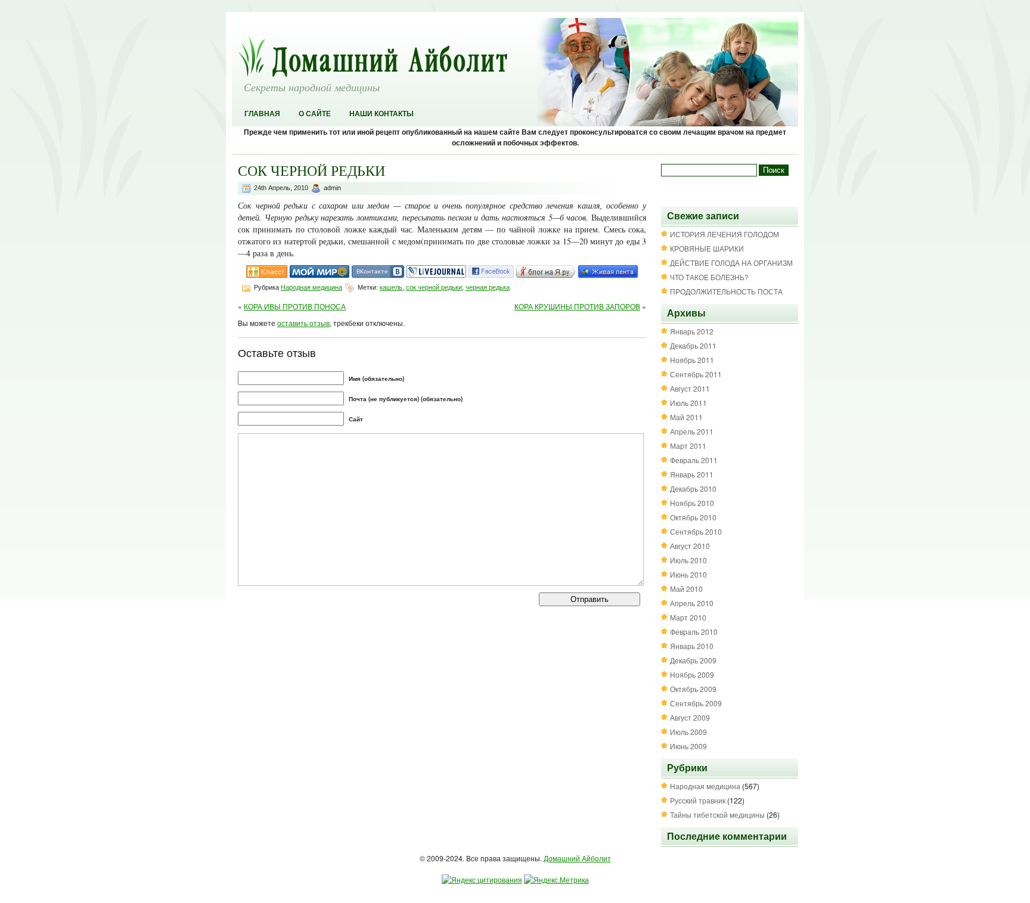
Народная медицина (311, 287)
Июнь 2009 (688, 746)
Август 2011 (690, 388)
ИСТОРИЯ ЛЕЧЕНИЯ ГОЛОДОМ (724, 234)
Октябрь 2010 (693, 517)
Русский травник (697, 800)
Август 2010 (690, 546)
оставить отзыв (303, 323)
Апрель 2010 (691, 603)
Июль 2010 (688, 560)
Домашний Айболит (577, 858)
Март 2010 (688, 617)
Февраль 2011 (694, 460)
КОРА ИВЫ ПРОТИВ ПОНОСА (295, 306)
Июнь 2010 (688, 574)
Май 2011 (686, 417)
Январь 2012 (691, 331)
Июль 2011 (688, 403)
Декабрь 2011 (693, 345)
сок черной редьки (434, 287)
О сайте (315, 114)
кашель (391, 287)
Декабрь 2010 (693, 488)
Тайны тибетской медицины (717, 814)
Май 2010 (686, 589)
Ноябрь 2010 (692, 503)
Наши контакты (381, 114)
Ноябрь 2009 (692, 674)
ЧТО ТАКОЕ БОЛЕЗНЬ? (709, 277)
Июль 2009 (688, 732)
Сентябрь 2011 (696, 374)
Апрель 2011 (691, 431)
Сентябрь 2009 (696, 703)
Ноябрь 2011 (692, 360)
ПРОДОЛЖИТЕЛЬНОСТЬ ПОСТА (726, 291)
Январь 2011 (691, 474)
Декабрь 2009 (693, 660)
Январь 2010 (691, 646)
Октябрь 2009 (693, 689)
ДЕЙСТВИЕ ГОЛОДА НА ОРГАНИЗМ (731, 262)
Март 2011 (688, 445)
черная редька (488, 287)
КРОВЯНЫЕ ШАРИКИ (707, 248)
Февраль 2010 (694, 631)
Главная (262, 114)
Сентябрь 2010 (696, 531)
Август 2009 (690, 717)
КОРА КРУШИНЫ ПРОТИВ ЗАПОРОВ (577, 306)
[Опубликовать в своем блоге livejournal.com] (436, 274)
